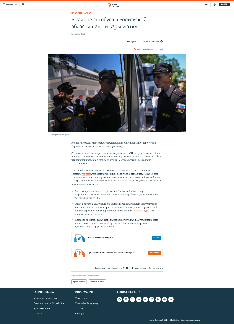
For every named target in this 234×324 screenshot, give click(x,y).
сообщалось (97, 191)
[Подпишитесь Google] (119, 299)
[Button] (133, 41)
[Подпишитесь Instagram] (151, 299)
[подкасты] (215, 5)
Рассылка (79, 308)
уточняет (86, 174)
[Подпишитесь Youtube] (138, 299)
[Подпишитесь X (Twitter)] (132, 299)
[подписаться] (170, 299)
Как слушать (81, 298)
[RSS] (158, 299)
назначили (139, 211)
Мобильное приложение (45, 298)
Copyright (79, 314)
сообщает (85, 153)
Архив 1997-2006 (42, 308)
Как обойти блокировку (86, 303)
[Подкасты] (164, 299)
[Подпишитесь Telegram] (145, 299)
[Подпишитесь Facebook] (126, 299)
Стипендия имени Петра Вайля (49, 303)
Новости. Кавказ (81, 13)
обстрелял (112, 223)
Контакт (38, 314)
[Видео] (206, 5)
